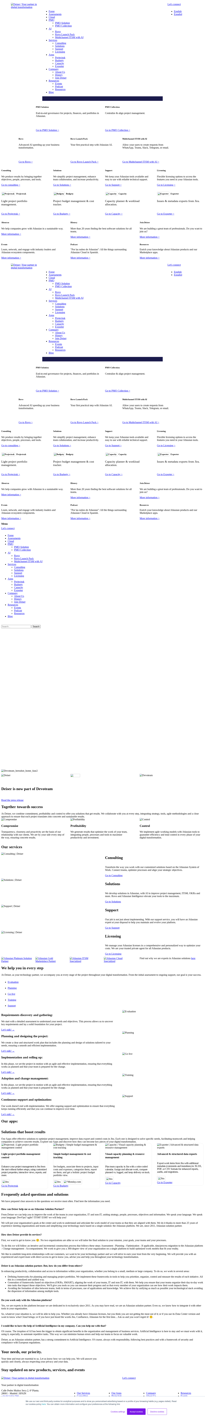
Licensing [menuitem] (60, 51)
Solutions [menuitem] (60, 46)
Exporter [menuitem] (59, 66)
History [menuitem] (59, 75)
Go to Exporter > (165, 213)
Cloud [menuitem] (52, 17)
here (44, 1404)
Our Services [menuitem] (83, 1393)
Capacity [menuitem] (59, 63)
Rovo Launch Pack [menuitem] (65, 34)
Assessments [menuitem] (55, 14)
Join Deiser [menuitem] (60, 77)
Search (36, 626)
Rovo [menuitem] (58, 31)
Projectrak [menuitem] (60, 57)
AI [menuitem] (50, 28)
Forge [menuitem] (52, 11)
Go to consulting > (10, 185)
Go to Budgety (60, 1185)
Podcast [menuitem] (59, 86)
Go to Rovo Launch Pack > (84, 161)
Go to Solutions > (62, 185)
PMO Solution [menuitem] (62, 23)
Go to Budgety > (61, 213)
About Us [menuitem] (60, 72)
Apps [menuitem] (51, 54)
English (178, 11)
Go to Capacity (113, 1183)
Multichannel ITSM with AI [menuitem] (69, 37)
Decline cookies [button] (157, 1411)
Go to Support (112, 927)
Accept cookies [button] (136, 1411)
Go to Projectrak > (10, 213)
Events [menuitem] (58, 83)
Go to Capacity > (114, 213)
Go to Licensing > (166, 185)
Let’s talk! (8, 1029)
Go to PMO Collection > (117, 130)
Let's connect (174, 4)
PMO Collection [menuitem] (63, 25)
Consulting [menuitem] (60, 43)
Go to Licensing (113, 953)
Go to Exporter (164, 1182)
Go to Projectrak (9, 1185)
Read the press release (12, 800)
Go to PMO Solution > (47, 130)
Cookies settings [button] (118, 1411)
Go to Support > (113, 185)
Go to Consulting (114, 875)
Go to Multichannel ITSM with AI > (140, 161)
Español (178, 14)
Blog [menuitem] (51, 92)
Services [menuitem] (53, 40)
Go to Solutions (113, 901)
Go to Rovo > (26, 161)
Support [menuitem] (59, 49)
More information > (11, 234)
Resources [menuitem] (54, 80)
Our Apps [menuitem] (116, 1393)
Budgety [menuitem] (59, 60)
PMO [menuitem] (51, 20)
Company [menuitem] (54, 69)
